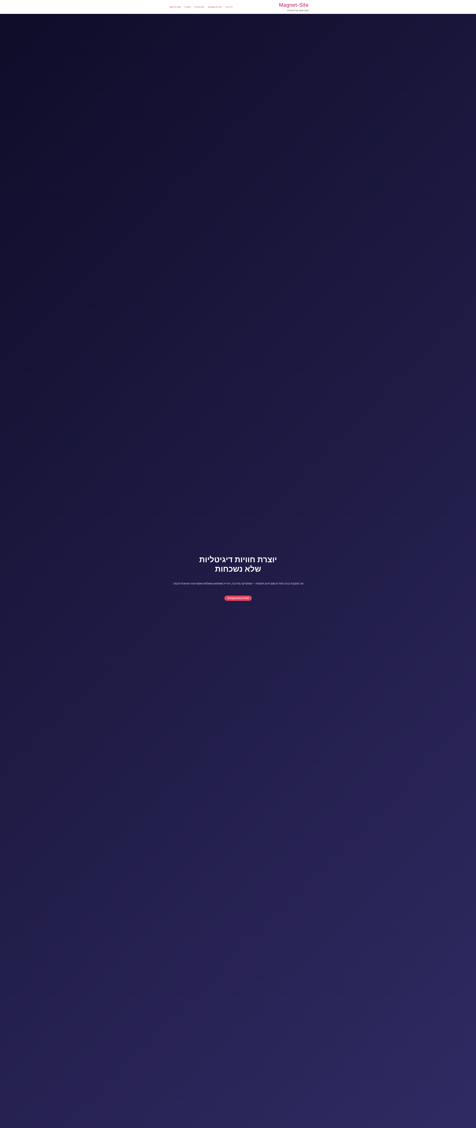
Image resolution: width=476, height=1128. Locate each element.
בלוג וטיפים (199, 7)
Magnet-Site (294, 5)
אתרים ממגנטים (215, 7)
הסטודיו (187, 7)
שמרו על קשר (175, 7)
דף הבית (229, 7)
